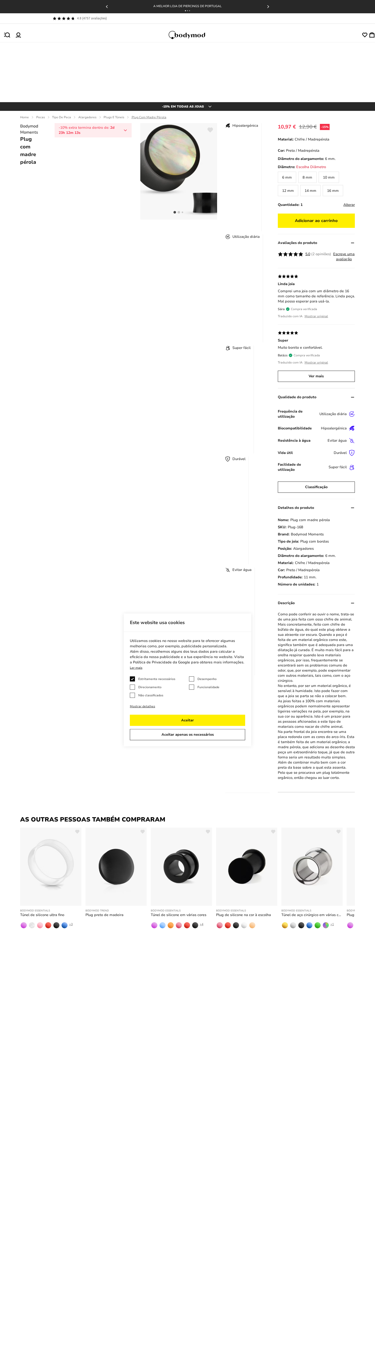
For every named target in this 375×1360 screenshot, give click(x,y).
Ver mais (316, 376)
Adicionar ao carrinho (316, 221)
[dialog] (187, 680)
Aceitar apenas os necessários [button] (187, 734)
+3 (71, 924)
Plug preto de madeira (104, 914)
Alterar (349, 204)
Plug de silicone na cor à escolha (243, 914)
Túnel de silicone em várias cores (178, 914)
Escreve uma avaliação (344, 257)
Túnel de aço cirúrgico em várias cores (312, 914)
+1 (332, 924)
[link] (287, 177)
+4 (201, 924)
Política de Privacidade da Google (161, 662)
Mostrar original (316, 316)
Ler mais (136, 668)
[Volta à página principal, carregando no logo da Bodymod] (192, 35)
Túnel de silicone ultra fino (42, 914)
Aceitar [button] (187, 720)
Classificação (316, 487)
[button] (185, 10)
